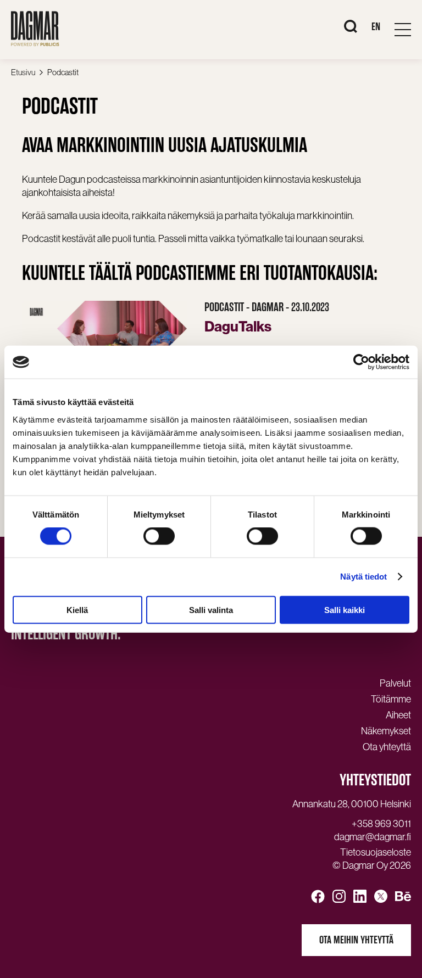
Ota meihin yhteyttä (356, 940)
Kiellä (77, 609)
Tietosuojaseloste (375, 852)
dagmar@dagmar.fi (372, 836)
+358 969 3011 (381, 823)
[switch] (159, 536)
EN (375, 26)
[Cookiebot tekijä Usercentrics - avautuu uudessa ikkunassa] (361, 362)
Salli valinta (211, 609)
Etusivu (23, 72)
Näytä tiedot (363, 576)
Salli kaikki (344, 609)
